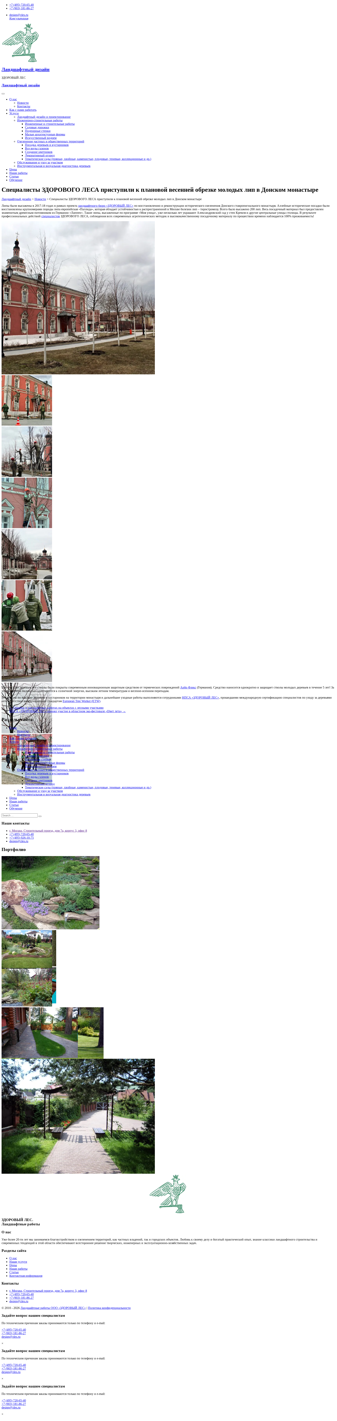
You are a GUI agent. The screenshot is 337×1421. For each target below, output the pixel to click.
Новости (23, 102)
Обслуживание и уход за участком (40, 162)
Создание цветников (38, 152)
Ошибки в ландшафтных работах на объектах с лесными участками (56, 707)
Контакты (23, 106)
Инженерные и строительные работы (50, 123)
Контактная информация (25, 1275)
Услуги (14, 113)
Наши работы (18, 173)
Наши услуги (18, 1261)
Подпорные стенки (38, 131)
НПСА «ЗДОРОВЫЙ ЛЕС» (200, 697)
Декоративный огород (40, 155)
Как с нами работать (22, 109)
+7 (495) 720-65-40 (21, 4)
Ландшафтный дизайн (26, 69)
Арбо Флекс (188, 687)
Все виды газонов (37, 148)
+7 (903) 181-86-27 (21, 8)
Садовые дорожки (37, 127)
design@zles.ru (18, 15)
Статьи (14, 176)
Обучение (15, 180)
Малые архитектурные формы (45, 134)
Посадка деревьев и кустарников (47, 145)
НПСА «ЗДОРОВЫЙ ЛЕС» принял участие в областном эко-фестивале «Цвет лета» (67, 711)
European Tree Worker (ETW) (81, 701)
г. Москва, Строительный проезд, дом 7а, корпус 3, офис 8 (48, 830)
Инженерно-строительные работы (40, 120)
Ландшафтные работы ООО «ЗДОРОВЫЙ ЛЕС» (53, 1308)
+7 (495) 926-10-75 (21, 837)
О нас (13, 99)
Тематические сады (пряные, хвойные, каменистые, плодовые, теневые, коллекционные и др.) (88, 159)
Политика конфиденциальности (109, 1308)
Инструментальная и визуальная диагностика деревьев (53, 166)
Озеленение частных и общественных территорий (50, 141)
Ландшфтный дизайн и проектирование (44, 116)
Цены (13, 169)
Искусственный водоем (41, 138)
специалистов (50, 216)
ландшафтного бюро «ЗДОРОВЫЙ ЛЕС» (105, 205)
